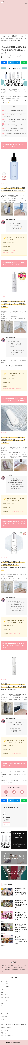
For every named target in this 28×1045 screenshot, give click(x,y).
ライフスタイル (5, 986)
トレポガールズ (5, 994)
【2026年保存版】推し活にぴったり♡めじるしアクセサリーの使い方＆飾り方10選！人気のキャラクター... (21, 928)
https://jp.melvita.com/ (14, 633)
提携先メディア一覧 (6, 1027)
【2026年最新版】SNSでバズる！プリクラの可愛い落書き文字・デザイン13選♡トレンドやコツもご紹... (21, 916)
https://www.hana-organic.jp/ (16, 511)
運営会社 (3, 1033)
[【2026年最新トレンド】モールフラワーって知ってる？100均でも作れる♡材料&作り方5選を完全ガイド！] (7, 892)
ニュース (3, 1005)
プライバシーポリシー (7, 1035)
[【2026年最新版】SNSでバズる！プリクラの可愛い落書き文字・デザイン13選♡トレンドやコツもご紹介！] (7, 915)
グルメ (3, 989)
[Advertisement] (14, 20)
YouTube (3, 1022)
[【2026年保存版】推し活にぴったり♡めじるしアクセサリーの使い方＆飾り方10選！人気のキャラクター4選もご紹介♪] (7, 927)
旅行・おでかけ (5, 997)
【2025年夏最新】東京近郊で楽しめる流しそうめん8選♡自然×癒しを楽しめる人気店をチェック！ (21, 904)
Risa (5, 898)
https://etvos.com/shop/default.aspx (12, 388)
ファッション (4, 981)
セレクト (3, 992)
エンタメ (3, 1003)
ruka (5, 945)
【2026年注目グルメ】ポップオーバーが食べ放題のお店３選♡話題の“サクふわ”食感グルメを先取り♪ (21, 939)
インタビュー (4, 1000)
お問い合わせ (4, 1030)
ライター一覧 (4, 1013)
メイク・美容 (6, 58)
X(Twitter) (3, 1019)
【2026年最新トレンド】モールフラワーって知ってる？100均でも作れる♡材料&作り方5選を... (21, 892)
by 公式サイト (4, 183)
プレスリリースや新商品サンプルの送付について (13, 1024)
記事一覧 (6, 824)
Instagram (4, 1016)
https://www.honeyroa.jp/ (15, 753)
